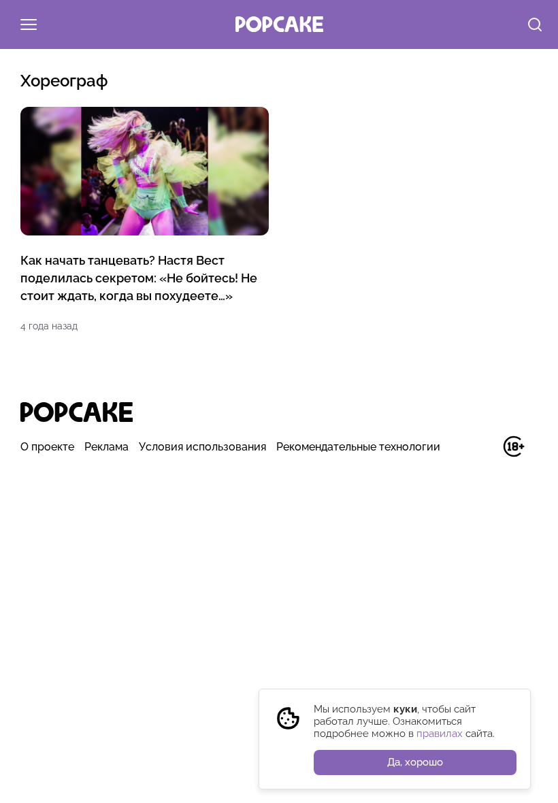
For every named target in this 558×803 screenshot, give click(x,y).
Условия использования (202, 446)
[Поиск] (535, 25)
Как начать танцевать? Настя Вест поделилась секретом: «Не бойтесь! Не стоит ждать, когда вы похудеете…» (138, 278)
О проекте (47, 446)
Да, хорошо (415, 762)
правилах (439, 733)
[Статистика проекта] (482, 453)
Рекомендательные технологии (358, 446)
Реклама (106, 446)
